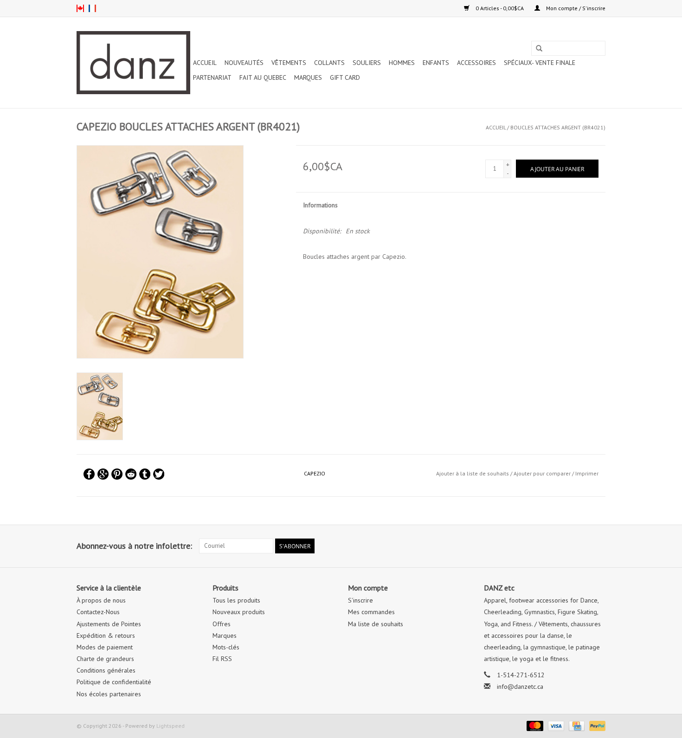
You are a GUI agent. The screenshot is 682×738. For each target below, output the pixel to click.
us (80, 8)
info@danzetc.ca (520, 686)
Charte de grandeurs (105, 659)
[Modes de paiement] (533, 725)
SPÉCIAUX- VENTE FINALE (539, 62)
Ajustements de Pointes (109, 624)
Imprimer (586, 473)
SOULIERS (367, 62)
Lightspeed (170, 725)
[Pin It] (116, 474)
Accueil (205, 62)
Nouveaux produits (238, 612)
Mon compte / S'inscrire (575, 8)
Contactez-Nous (98, 612)
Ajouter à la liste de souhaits (472, 473)
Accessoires (476, 62)
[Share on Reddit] (130, 474)
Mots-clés (225, 647)
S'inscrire (360, 600)
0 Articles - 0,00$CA (499, 8)
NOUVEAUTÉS (244, 62)
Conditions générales (106, 670)
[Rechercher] (539, 49)
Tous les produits (236, 600)
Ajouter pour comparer (543, 473)
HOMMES (402, 62)
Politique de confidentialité (114, 682)
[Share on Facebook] (89, 474)
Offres (221, 624)
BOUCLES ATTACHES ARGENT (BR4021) (557, 127)
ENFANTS (436, 62)
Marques (308, 77)
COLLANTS (329, 62)
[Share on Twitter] (158, 474)
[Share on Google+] (103, 474)
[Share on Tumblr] (144, 474)
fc (92, 8)
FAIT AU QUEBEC (262, 77)
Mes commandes (371, 612)
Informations (320, 205)
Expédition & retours (106, 635)
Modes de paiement (105, 647)
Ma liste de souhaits (375, 624)
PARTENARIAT (212, 77)
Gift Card (345, 77)
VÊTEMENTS (288, 62)
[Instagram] (598, 546)
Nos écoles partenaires (109, 694)
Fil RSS (222, 659)
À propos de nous (101, 600)
